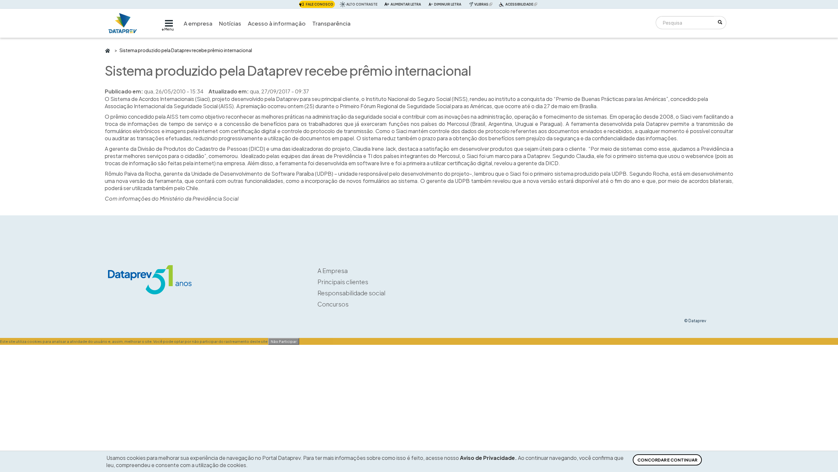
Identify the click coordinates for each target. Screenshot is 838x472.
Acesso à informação (277, 23)
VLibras (484, 4)
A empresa (198, 23)
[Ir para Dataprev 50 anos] (122, 21)
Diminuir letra (447, 4)
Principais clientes (343, 281)
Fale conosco (319, 4)
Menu (169, 29)
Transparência (331, 23)
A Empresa (333, 270)
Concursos (333, 304)
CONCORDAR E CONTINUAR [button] (667, 459)
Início (107, 50)
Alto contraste (361, 4)
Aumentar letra (406, 4)
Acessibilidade (522, 5)
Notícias (230, 23)
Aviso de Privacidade (487, 457)
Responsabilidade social (351, 293)
